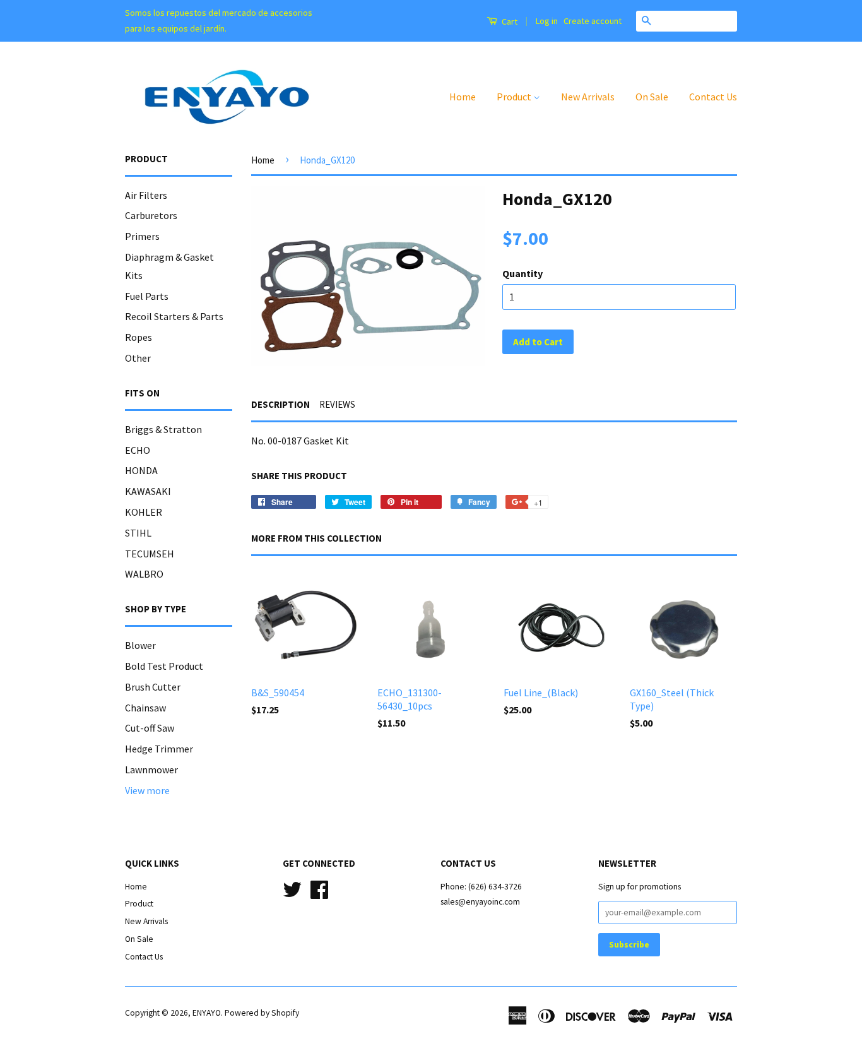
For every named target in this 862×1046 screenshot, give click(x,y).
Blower (140, 645)
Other (138, 358)
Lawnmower (151, 769)
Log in (547, 21)
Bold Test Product (164, 666)
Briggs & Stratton (163, 429)
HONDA (141, 470)
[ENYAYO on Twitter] (292, 888)
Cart (508, 21)
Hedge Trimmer (159, 748)
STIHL (138, 532)
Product (515, 96)
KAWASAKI (148, 491)
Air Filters (146, 195)
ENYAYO (206, 1012)
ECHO (137, 450)
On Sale (651, 96)
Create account (593, 21)
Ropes (138, 337)
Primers (142, 236)
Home (462, 96)
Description (280, 404)
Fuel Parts (146, 296)
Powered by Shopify (262, 1012)
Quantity (522, 273)
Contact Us (713, 96)
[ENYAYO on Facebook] (319, 888)
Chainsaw (145, 707)
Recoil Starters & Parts (174, 316)
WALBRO (144, 574)
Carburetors (151, 215)
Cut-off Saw (149, 728)
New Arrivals (588, 96)
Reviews (337, 404)
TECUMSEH (149, 553)
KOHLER (143, 512)
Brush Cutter (152, 686)
